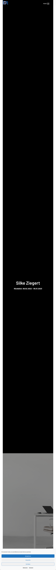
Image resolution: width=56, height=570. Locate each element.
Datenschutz (25, 567)
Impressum (31, 567)
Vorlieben (28, 564)
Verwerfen (28, 560)
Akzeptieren (28, 556)
